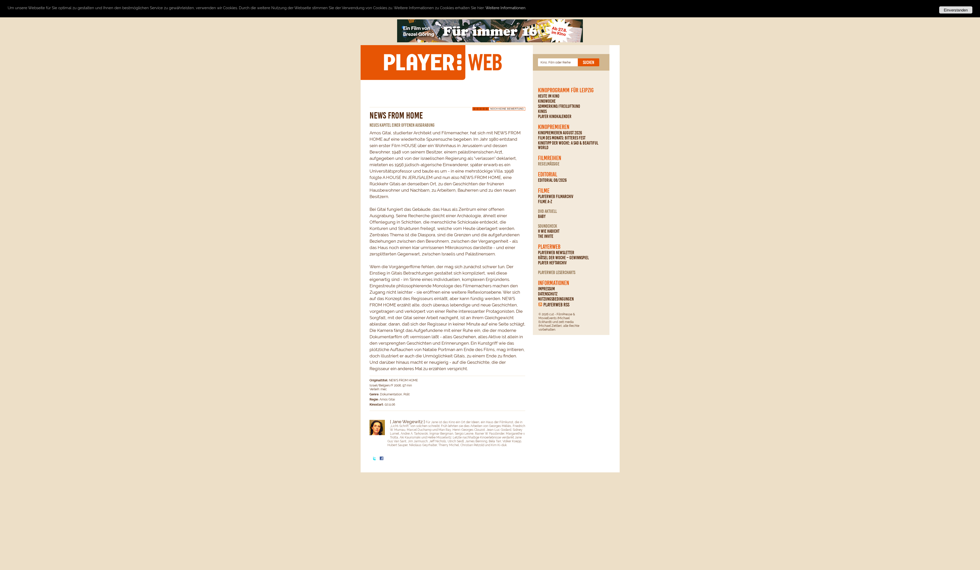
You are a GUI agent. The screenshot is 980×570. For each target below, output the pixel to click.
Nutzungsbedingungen (556, 299)
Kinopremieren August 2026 (560, 133)
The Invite (545, 236)
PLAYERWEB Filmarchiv (555, 196)
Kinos (542, 111)
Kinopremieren (553, 127)
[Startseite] (442, 62)
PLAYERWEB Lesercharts (556, 272)
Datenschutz (547, 294)
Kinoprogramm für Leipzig (566, 90)
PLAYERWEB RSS (556, 304)
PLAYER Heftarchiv (552, 263)
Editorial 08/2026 (552, 180)
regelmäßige (548, 164)
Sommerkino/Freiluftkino (559, 106)
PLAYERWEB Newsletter (556, 252)
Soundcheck (547, 226)
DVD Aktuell (547, 211)
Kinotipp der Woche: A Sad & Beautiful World (568, 145)
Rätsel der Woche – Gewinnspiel (563, 257)
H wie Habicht (548, 231)
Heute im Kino (548, 96)
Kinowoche (547, 101)
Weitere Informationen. (505, 8)
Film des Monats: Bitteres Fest (561, 138)
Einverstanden (956, 9)
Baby (542, 216)
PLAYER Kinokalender (554, 116)
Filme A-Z (545, 201)
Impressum (546, 289)
